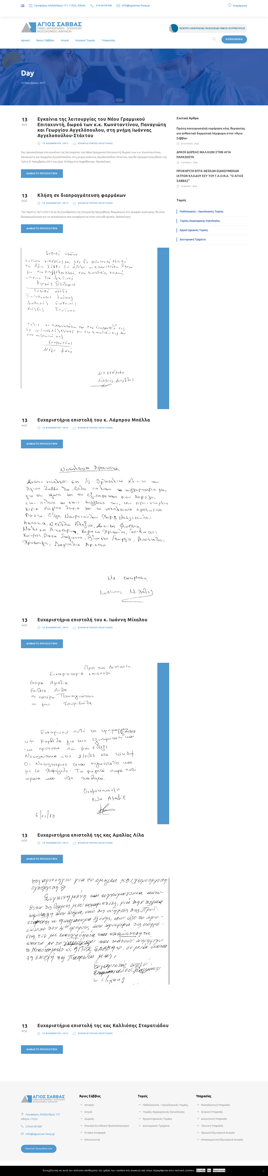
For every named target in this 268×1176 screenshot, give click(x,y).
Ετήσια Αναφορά (95, 1132)
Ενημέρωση (240, 5)
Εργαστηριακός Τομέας (194, 230)
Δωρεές (89, 1118)
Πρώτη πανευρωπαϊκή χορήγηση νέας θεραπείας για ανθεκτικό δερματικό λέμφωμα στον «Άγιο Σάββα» (210, 133)
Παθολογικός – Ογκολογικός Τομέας (201, 211)
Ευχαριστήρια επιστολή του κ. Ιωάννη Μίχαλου (92, 619)
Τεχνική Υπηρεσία (212, 1125)
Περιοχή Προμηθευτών (38, 1148)
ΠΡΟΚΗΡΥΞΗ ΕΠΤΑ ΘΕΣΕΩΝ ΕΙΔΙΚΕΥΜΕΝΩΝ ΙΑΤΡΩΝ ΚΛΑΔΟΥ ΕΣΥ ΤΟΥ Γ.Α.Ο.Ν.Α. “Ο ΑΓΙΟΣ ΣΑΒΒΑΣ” (209, 175)
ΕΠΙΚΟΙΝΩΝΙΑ (234, 39)
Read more (219, 1170)
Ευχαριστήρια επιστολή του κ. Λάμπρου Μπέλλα (93, 419)
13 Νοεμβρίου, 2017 (55, 143)
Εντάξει (201, 1170)
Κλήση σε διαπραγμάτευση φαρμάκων (81, 195)
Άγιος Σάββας (45, 40)
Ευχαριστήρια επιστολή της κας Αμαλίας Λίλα (90, 835)
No (209, 1170)
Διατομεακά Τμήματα (193, 239)
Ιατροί (65, 40)
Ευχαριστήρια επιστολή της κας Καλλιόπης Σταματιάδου (103, 1025)
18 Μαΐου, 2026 (189, 186)
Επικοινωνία (92, 1139)
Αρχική (25, 40)
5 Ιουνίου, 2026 (189, 162)
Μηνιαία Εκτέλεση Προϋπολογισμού (106, 1125)
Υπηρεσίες (108, 40)
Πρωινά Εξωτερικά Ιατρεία (218, 1132)
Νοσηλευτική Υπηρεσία (215, 1104)
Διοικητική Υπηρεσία (214, 1118)
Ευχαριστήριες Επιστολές (95, 143)
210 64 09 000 (104, 5)
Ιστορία (89, 1104)
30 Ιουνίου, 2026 (190, 144)
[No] (263, 1171)
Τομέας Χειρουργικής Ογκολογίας (200, 220)
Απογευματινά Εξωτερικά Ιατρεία (222, 1139)
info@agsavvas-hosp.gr (136, 5)
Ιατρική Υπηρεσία (212, 1111)
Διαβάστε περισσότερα (41, 173)
